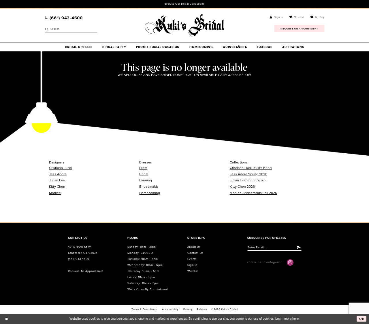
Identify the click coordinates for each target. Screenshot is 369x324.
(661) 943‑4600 (78, 259)
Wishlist (193, 271)
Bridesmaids (149, 187)
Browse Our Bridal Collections (185, 3)
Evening (145, 180)
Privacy (188, 309)
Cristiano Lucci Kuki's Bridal (251, 168)
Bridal (143, 174)
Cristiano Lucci (60, 168)
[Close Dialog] (6, 319)
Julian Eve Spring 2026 (248, 180)
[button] (276, 17)
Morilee (55, 193)
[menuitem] (64, 18)
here (295, 319)
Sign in (192, 265)
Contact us (195, 253)
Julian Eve (57, 180)
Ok (361, 319)
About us (194, 247)
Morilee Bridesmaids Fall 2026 (253, 193)
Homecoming (149, 193)
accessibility (170, 309)
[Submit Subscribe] (299, 247)
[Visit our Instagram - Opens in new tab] (290, 262)
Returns (202, 309)
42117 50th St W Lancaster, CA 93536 (83, 250)
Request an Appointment (85, 271)
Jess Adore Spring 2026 (248, 174)
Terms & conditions (144, 309)
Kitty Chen (57, 187)
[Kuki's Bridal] (184, 25)
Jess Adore (58, 174)
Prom (143, 168)
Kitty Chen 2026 (242, 187)
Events (192, 259)
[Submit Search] (47, 29)
